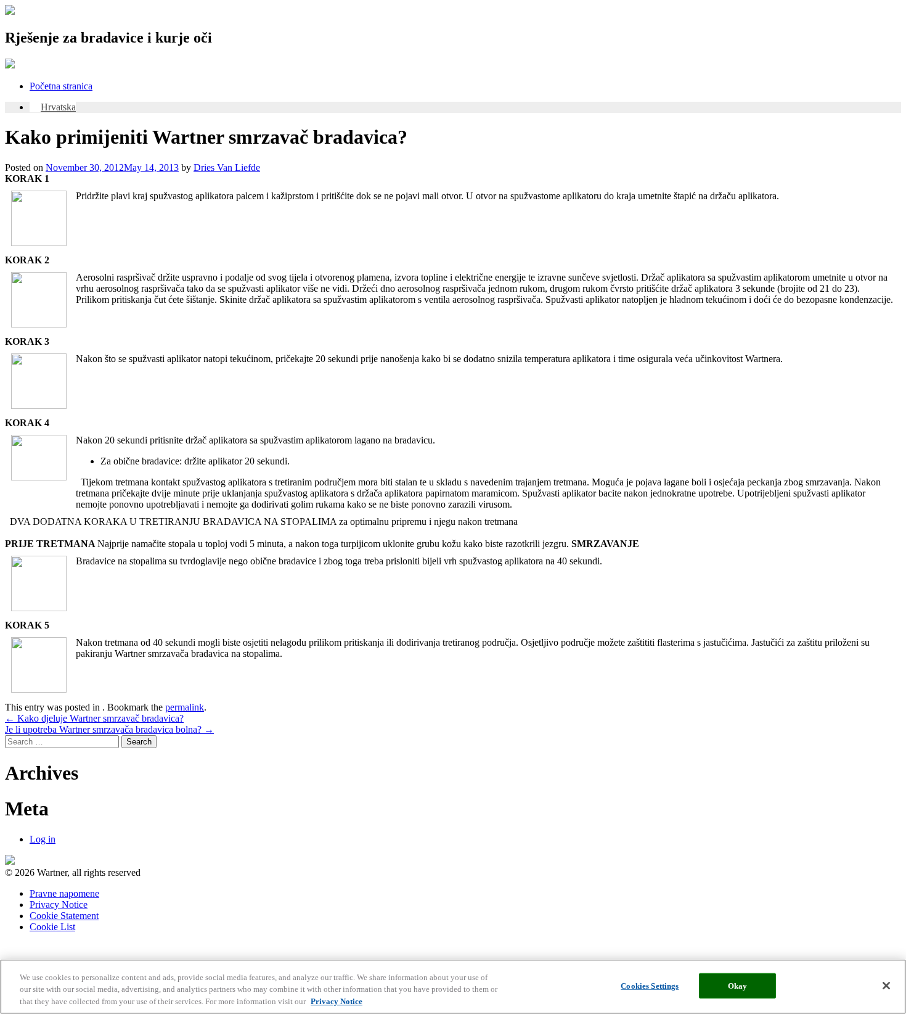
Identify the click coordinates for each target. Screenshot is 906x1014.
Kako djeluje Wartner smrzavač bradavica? (94, 718)
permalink (184, 707)
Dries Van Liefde (227, 167)
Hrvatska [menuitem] (58, 107)
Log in (42, 839)
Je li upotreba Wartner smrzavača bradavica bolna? (109, 729)
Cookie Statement (64, 915)
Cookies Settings (650, 985)
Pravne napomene (64, 893)
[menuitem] (53, 107)
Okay (738, 985)
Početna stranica (61, 86)
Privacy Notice (59, 904)
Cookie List (52, 926)
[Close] (886, 985)
